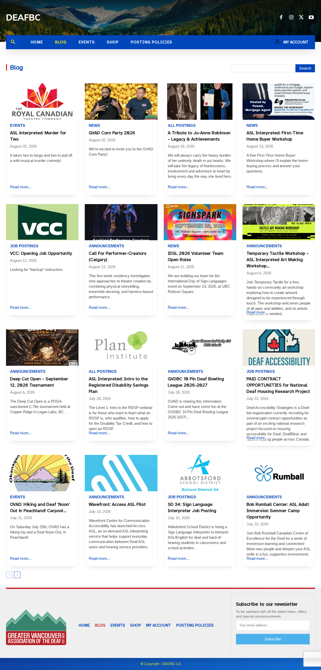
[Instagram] (291, 17)
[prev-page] (9, 575)
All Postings (182, 125)
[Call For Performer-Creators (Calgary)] (121, 222)
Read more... (20, 187)
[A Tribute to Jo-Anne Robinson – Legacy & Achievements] (200, 101)
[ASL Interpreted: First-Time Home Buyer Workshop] (279, 101)
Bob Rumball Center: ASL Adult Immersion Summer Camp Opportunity (278, 511)
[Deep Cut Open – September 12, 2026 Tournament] (42, 347)
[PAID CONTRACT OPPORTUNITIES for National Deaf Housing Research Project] (279, 347)
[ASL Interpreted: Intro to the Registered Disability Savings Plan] (121, 347)
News (94, 125)
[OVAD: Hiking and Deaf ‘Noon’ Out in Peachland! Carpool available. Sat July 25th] (42, 473)
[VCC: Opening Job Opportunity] (42, 222)
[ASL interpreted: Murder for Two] (42, 101)
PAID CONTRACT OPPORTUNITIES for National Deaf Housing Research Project (278, 385)
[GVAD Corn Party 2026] (121, 101)
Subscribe (273, 639)
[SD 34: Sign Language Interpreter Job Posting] (200, 473)
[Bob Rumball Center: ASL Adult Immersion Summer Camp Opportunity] (279, 473)
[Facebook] (281, 17)
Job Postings (24, 246)
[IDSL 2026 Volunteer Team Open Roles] (200, 222)
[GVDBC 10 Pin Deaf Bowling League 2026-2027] (200, 347)
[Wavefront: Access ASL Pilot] (121, 473)
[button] (13, 42)
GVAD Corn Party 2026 (112, 133)
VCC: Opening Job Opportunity (41, 253)
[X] (301, 17)
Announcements (106, 246)
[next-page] (17, 575)
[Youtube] (311, 17)
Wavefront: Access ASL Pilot (117, 504)
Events (17, 125)
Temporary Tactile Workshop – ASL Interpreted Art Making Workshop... (278, 260)
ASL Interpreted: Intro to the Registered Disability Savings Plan (118, 385)
